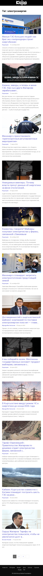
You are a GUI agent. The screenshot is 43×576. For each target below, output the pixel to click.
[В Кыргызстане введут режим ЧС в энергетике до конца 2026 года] (21, 391)
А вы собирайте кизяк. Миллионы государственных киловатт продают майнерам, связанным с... (21, 362)
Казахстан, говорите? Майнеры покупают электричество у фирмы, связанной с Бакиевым (20, 231)
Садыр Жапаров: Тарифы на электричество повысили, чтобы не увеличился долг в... (20, 534)
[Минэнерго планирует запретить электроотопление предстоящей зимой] (21, 263)
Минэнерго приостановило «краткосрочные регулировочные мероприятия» (19, 139)
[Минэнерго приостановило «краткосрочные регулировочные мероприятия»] (21, 123)
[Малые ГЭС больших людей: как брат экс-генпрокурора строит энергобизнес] (21, 24)
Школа (30, 567)
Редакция (5, 45)
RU (24, 570)
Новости (5, 567)
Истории (12, 567)
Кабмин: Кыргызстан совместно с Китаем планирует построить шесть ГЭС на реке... (21, 492)
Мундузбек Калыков (8, 325)
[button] (3, 3)
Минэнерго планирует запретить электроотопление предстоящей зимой (19, 278)
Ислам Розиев (6, 539)
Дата (24, 567)
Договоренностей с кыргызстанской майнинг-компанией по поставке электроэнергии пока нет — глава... (21, 320)
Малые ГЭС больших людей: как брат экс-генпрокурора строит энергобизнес (19, 39)
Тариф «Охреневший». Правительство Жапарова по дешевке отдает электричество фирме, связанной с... (18, 447)
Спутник (36, 567)
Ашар (20, 570)
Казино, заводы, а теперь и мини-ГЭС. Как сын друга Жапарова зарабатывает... (19, 88)
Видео (19, 567)
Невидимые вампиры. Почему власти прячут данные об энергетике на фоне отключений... (21, 185)
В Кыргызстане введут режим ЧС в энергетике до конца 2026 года (20, 404)
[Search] (40, 3)
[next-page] (27, 556)
